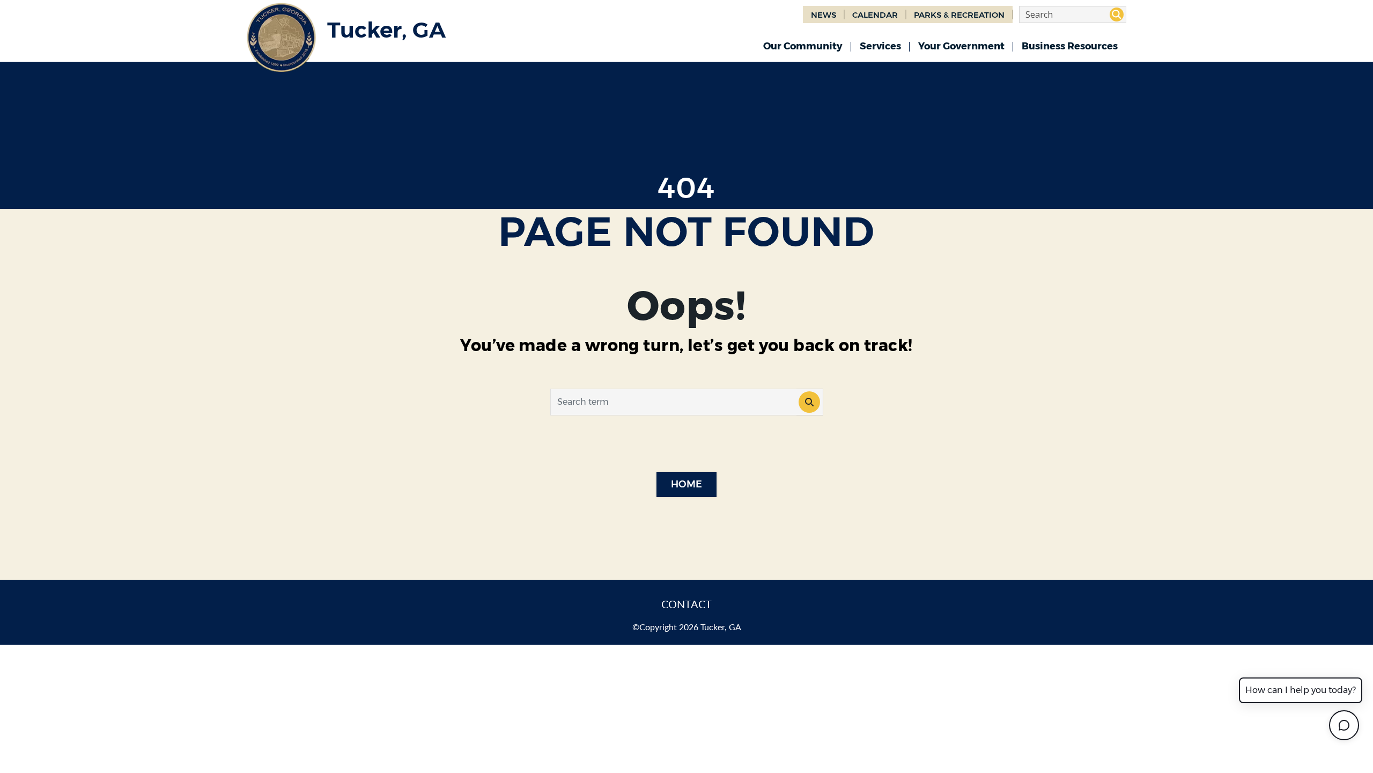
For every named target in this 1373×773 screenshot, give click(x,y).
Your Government (961, 46)
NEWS (823, 15)
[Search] (809, 402)
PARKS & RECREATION (959, 15)
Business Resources (1070, 46)
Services (880, 46)
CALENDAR (875, 15)
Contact (686, 603)
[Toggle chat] (1344, 725)
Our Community (803, 46)
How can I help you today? (1300, 690)
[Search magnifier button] (1117, 14)
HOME (686, 484)
